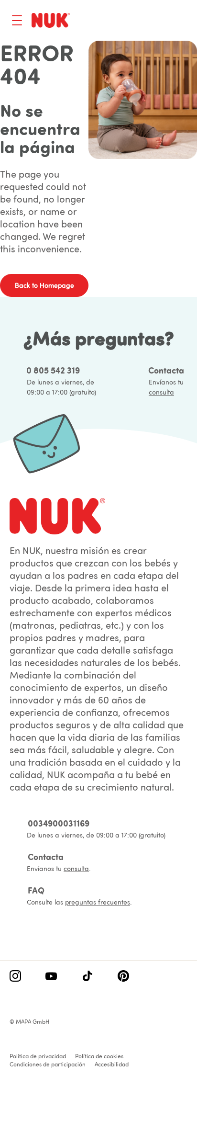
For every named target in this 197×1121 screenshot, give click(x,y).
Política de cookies (99, 1056)
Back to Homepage (44, 285)
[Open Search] (142, 21)
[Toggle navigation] (17, 20)
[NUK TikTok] (87, 977)
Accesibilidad (112, 1064)
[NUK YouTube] (51, 977)
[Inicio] (51, 20)
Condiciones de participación (48, 1064)
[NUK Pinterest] (123, 977)
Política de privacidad (38, 1056)
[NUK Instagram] (15, 977)
